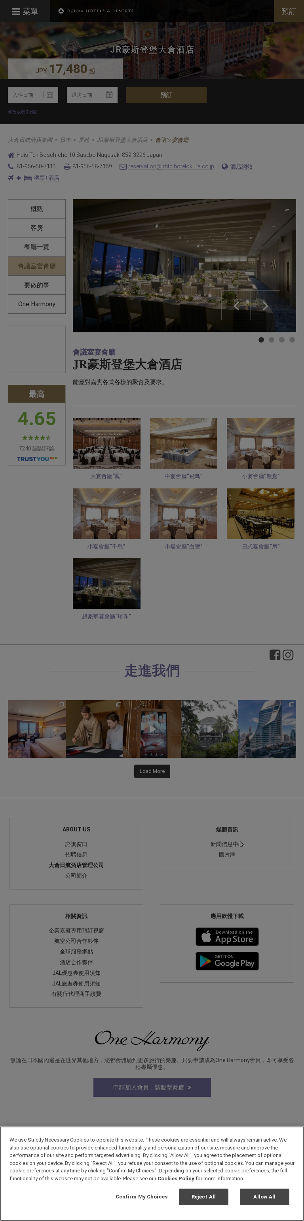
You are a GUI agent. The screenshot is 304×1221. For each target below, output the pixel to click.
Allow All (264, 1197)
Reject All (204, 1197)
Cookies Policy (176, 1178)
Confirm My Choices (141, 1197)
